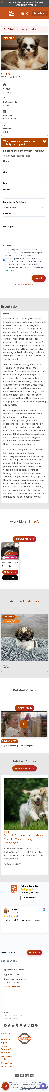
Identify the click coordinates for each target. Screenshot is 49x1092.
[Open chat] (43, 1086)
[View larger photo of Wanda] (17, 545)
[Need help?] (5, 1086)
